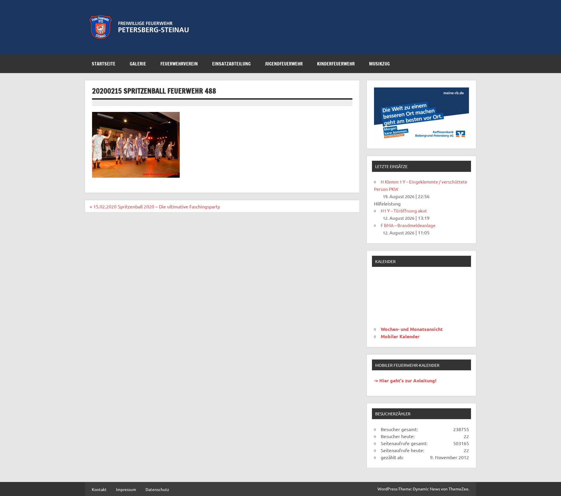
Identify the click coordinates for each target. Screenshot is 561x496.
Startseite (103, 64)
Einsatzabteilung (231, 64)
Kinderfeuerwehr (336, 64)
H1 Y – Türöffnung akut (404, 210)
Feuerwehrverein (179, 64)
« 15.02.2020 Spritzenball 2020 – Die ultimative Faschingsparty (155, 206)
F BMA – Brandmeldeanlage (408, 225)
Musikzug (379, 64)
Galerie (138, 64)
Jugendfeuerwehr (284, 64)
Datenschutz (157, 489)
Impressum (126, 489)
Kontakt (99, 489)
